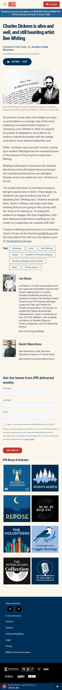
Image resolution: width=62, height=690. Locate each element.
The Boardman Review (18, 241)
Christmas (17, 248)
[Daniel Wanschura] (9, 348)
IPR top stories (31, 267)
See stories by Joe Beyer (32, 331)
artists (15, 255)
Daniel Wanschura (30, 344)
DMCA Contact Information (18, 652)
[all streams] (58, 686)
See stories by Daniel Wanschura (36, 358)
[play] (4, 686)
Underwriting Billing (14, 634)
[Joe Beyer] (9, 282)
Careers (9, 628)
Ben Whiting (47, 248)
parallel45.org (45, 233)
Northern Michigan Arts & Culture (27, 261)
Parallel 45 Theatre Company (39, 255)
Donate (53, 4)
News (14, 267)
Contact (9, 621)
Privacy (9, 646)
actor (31, 248)
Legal (8, 640)
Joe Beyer (36, 46)
